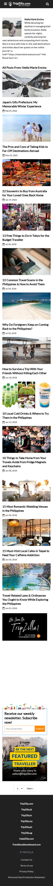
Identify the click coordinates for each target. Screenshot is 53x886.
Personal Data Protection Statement (26, 877)
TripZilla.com (26, 803)
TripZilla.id (26, 809)
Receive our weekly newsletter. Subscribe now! (20, 717)
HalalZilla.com (26, 838)
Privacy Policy (26, 871)
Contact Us (26, 859)
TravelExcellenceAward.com (26, 844)
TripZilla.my (27, 821)
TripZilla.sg (26, 832)
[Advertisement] (26, 668)
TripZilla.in (26, 815)
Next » (30, 788)
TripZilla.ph (26, 827)
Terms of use (26, 865)
